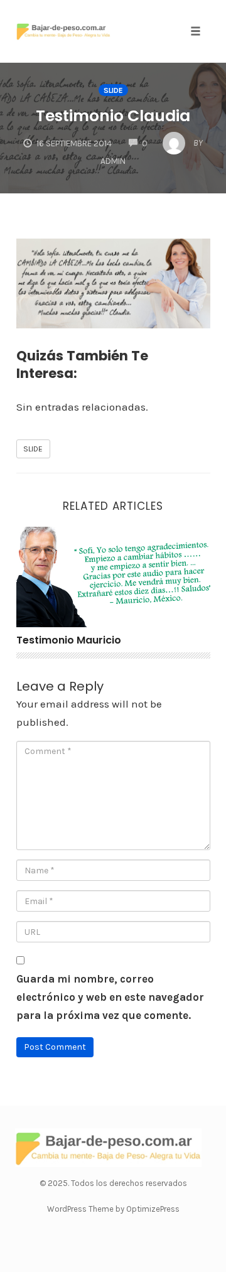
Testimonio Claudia (113, 116)
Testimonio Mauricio (68, 640)
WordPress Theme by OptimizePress (113, 1209)
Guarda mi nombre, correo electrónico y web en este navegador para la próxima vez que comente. (110, 997)
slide (113, 90)
